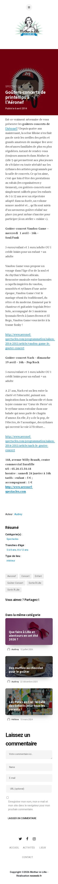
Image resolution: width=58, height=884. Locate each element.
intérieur (11, 560)
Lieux (42, 847)
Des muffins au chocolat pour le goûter (26, 669)
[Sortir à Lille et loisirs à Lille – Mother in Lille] (29, 30)
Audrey (18, 514)
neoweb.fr (36, 876)
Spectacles (13, 86)
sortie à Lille (35, 583)
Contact (27, 857)
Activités (29, 847)
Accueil (14, 847)
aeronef (11, 576)
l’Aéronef (11, 128)
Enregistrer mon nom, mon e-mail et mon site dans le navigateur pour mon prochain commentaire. (29, 805)
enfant (38, 576)
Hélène (15, 719)
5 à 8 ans (11, 550)
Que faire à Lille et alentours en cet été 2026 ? (23, 635)
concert (25, 576)
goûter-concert (15, 583)
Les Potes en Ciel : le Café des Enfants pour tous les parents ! (27, 705)
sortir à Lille (13, 589)
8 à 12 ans (22, 550)
